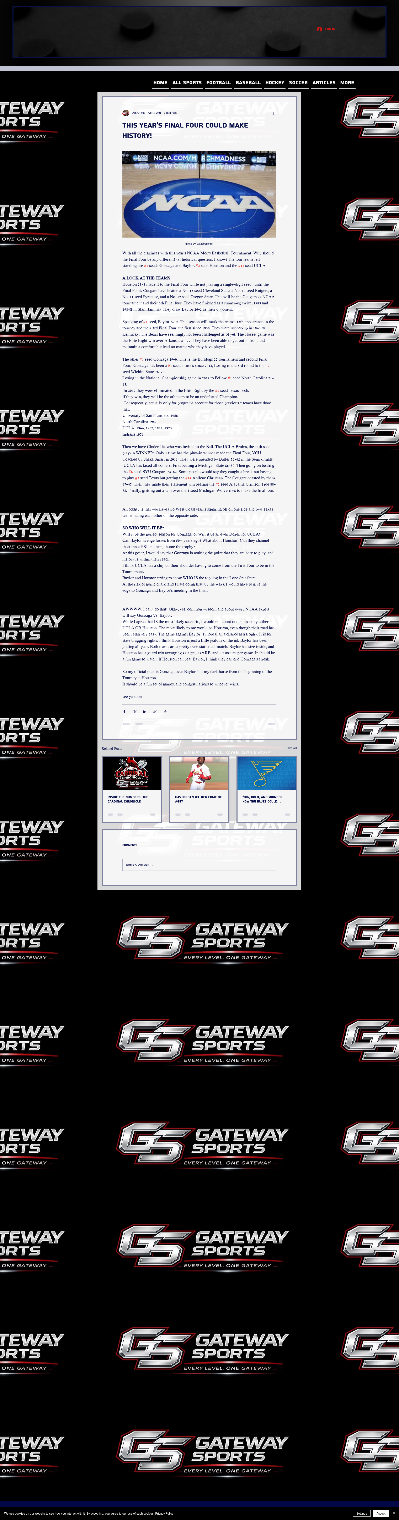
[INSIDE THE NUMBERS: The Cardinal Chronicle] (132, 773)
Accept (381, 1513)
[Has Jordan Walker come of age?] (199, 773)
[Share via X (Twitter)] (135, 711)
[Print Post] (165, 711)
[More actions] (273, 113)
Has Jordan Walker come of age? (198, 799)
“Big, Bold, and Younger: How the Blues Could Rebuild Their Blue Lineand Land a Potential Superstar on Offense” (266, 799)
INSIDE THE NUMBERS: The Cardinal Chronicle (128, 799)
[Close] (394, 1513)
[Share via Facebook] (124, 711)
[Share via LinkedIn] (145, 711)
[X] (319, 111)
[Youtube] (319, 125)
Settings (361, 1513)
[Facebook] (319, 97)
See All (292, 748)
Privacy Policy (164, 1513)
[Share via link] (155, 711)
